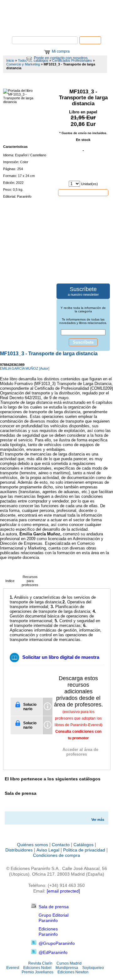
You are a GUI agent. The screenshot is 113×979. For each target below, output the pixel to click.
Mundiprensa (67, 968)
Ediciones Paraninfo (48, 931)
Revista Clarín (40, 963)
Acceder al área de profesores (80, 752)
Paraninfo (56, 27)
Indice (9, 581)
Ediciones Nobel (37, 968)
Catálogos (83, 844)
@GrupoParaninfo (57, 943)
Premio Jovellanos (37, 972)
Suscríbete (83, 342)
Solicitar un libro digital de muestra (60, 657)
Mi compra (61, 51)
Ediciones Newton (73, 972)
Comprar (83, 192)
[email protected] (63, 890)
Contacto (61, 844)
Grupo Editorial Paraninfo (53, 918)
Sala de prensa (54, 906)
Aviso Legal (47, 849)
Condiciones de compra (56, 855)
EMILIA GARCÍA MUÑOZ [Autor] (24, 368)
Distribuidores (19, 849)
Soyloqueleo (93, 968)
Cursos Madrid (69, 963)
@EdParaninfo (53, 952)
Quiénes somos (32, 844)
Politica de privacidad (84, 849)
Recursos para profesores (30, 581)
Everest (12, 968)
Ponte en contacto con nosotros (61, 58)
